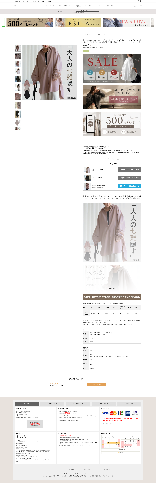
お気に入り (36, 1)
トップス (91, 36)
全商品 (87, 36)
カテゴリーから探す (57, 5)
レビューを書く (96, 384)
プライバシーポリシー (46, 1)
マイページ (48, 5)
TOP (58, 469)
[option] (78, 12)
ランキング (92, 5)
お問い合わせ (18, 1)
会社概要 (71, 469)
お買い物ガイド (27, 1)
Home (84, 36)
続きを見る (112, 288)
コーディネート (100, 5)
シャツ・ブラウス (97, 36)
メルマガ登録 (106, 469)
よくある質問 (109, 5)
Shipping (88, 47)
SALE (86, 5)
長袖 (102, 34)
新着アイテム (67, 5)
